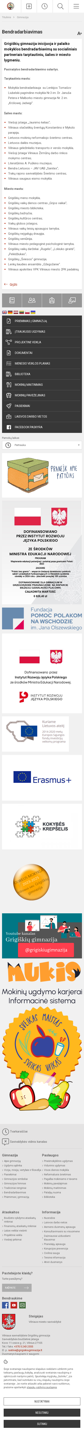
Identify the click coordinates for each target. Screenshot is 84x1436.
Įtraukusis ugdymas (30, 331)
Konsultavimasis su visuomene (62, 1231)
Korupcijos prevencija (56, 1248)
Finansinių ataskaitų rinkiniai (20, 1226)
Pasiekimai (22, 406)
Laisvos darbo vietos (31, 416)
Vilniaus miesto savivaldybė (45, 1321)
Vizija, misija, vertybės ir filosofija (22, 1170)
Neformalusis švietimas (57, 1174)
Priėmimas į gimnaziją (31, 321)
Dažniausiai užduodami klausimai (57, 1238)
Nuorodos (49, 1218)
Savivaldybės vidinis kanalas (28, 1142)
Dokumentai (23, 353)
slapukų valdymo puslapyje (42, 1387)
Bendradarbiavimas (15, 1192)
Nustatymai (42, 1401)
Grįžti (13, 285)
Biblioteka (22, 374)
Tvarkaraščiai (19, 1131)
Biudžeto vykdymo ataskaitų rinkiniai (20, 1220)
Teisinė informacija (54, 1257)
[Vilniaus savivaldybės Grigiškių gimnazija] (11, 6)
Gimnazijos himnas (15, 1183)
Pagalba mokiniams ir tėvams (60, 1179)
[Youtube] (14, 1305)
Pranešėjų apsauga (54, 1244)
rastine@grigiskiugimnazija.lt (25, 1350)
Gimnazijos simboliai (16, 1179)
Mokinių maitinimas (29, 384)
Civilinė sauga (52, 1253)
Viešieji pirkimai (13, 1239)
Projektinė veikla (28, 342)
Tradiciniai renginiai (15, 1188)
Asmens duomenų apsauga (59, 1227)
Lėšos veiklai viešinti (15, 1230)
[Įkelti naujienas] (29, 6)
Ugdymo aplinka (13, 1165)
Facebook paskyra (29, 427)
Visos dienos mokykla (56, 1170)
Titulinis (7, 17)
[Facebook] (5, 1305)
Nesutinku (42, 1412)
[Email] (22, 1305)
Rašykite (10, 1287)
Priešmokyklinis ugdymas (58, 1161)
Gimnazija (23, 17)
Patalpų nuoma (52, 1192)
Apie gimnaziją (12, 1161)
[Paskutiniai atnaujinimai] (44, 6)
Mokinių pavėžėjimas (30, 395)
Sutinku (42, 1424)
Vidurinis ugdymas (54, 1165)
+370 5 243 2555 (23, 1346)
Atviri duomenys (53, 1262)
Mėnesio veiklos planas (32, 363)
